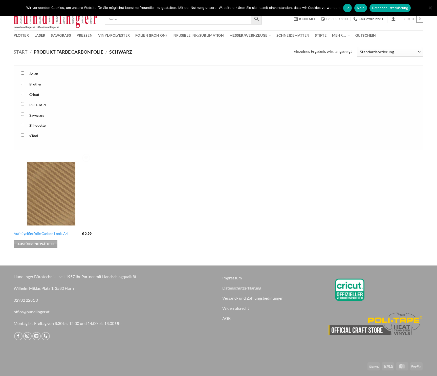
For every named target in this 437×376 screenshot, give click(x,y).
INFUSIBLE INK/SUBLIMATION (198, 35)
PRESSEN (85, 35)
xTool (33, 136)
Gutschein (365, 35)
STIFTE (320, 35)
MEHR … (339, 35)
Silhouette (37, 125)
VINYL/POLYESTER (114, 35)
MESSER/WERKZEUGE (248, 35)
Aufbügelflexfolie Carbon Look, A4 (41, 233)
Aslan (33, 74)
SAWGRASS (61, 35)
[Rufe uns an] (45, 336)
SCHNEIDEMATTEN (292, 35)
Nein (360, 8)
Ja (347, 8)
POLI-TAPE (38, 105)
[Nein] (430, 9)
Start (21, 52)
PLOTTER (21, 35)
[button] (393, 19)
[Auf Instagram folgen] (27, 336)
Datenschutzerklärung (390, 8)
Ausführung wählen (35, 244)
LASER (39, 35)
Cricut (34, 94)
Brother (35, 84)
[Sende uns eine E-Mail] (36, 336)
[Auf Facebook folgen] (18, 336)
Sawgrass (36, 115)
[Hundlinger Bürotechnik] (55, 19)
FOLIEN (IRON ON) (151, 35)
